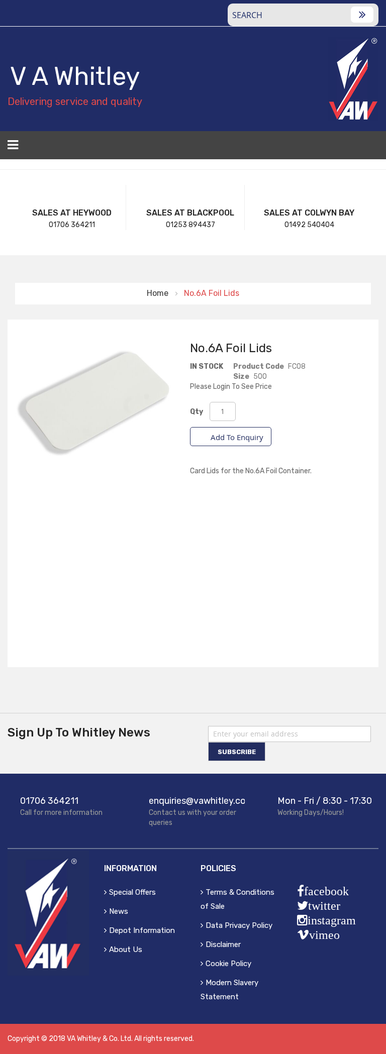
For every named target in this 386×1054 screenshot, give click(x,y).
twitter (324, 906)
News (118, 911)
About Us (125, 949)
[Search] (362, 15)
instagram (332, 920)
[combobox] (303, 15)
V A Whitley (75, 76)
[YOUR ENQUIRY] (372, 148)
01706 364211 (72, 225)
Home (157, 293)
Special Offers (132, 892)
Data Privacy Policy (239, 925)
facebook (326, 891)
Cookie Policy (228, 963)
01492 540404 (309, 225)
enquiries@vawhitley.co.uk (203, 800)
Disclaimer (223, 944)
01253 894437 (190, 225)
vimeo (324, 935)
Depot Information (142, 930)
